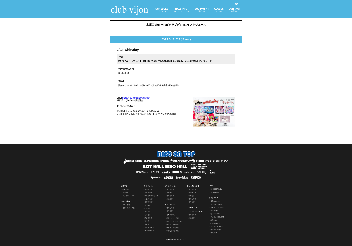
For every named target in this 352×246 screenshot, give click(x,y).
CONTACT (235, 9)
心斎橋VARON (215, 223)
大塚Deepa (214, 210)
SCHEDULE (161, 9)
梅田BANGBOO (216, 214)
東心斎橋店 (148, 218)
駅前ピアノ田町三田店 (174, 221)
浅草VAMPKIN (215, 201)
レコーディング (192, 207)
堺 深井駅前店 (149, 230)
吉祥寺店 (170, 192)
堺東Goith (214, 233)
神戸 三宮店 (148, 202)
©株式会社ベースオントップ (176, 239)
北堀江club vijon (216, 229)
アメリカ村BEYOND (217, 217)
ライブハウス (213, 198)
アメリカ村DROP (216, 226)
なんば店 (148, 215)
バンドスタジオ (148, 186)
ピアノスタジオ (170, 204)
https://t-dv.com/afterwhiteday (136, 98)
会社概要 (126, 189)
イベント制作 (125, 201)
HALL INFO (181, 9)
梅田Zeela (214, 220)
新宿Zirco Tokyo (216, 204)
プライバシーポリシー (130, 196)
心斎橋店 (148, 208)
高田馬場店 (148, 192)
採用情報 (126, 192)
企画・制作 (126, 205)
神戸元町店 (170, 196)
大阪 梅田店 (148, 199)
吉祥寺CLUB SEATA (217, 207)
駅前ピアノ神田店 (173, 224)
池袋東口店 (192, 192)
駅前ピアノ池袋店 (173, 228)
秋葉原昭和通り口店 (151, 196)
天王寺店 (148, 205)
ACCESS (219, 9)
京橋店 (147, 221)
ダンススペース (170, 186)
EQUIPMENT (202, 9)
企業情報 (124, 186)
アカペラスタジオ (193, 186)
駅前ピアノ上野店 (173, 218)
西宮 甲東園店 (149, 227)
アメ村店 (148, 211)
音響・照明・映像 (129, 208)
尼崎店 (147, 224)
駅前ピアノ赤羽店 (173, 231)
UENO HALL (215, 192)
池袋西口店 (148, 189)
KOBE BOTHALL (216, 189)
